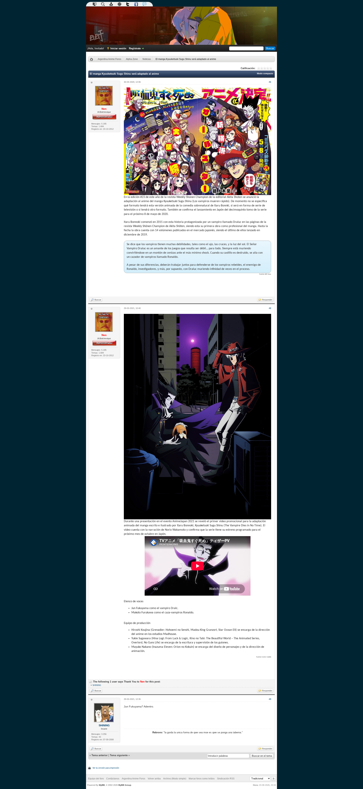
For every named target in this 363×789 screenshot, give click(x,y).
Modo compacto (265, 73)
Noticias (147, 59)
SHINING (96, 685)
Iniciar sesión (118, 48)
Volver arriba (154, 778)
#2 (270, 308)
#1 (270, 82)
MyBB (102, 785)
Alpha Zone (132, 59)
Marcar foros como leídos (202, 778)
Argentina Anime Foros (109, 59)
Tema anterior (100, 755)
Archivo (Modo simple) (174, 778)
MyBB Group (124, 785)
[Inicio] (93, 59)
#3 (270, 699)
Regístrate (135, 48)
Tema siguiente (119, 755)
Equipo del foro (96, 778)
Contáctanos (112, 778)
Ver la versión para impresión (105, 768)
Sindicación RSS (225, 778)
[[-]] (90, 681)
